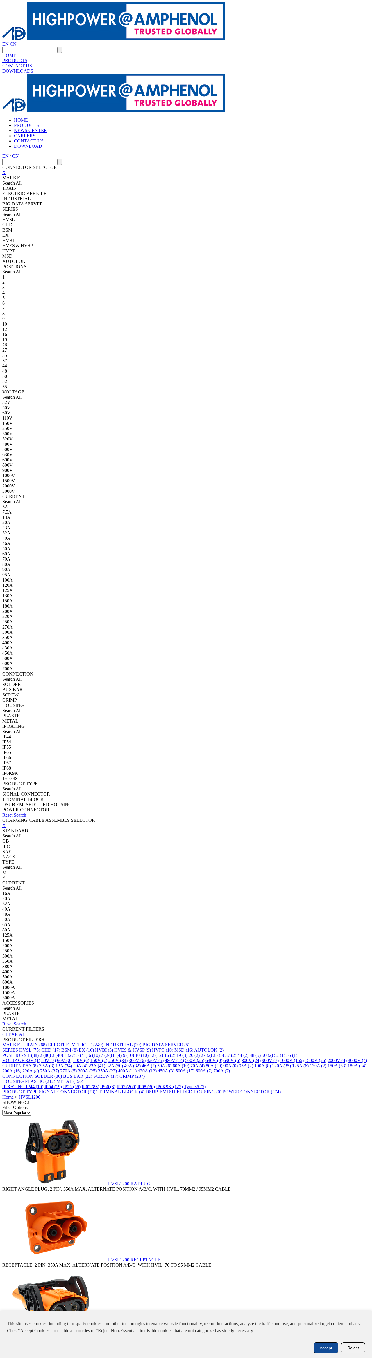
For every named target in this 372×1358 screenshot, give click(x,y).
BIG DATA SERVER (165, 1044)
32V (33, 1060)
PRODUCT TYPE (20, 1091)
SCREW (105, 1076)
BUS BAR (77, 1076)
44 (242, 1055)
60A (181, 1065)
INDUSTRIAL (122, 1044)
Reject (353, 1348)
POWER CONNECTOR (252, 1091)
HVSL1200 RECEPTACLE (134, 1259)
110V (81, 1060)
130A (318, 1065)
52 (279, 1055)
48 (255, 1055)
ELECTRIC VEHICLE (75, 1044)
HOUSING (13, 1081)
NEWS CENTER (30, 130)
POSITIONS (15, 1055)
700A (221, 1070)
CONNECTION (18, 1076)
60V (64, 1060)
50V (48, 1060)
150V (98, 1060)
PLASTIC (40, 1081)
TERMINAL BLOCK (120, 1091)
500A (185, 1070)
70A (197, 1065)
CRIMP (132, 1076)
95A (246, 1065)
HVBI (104, 1050)
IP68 (146, 1086)
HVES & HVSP (132, 1050)
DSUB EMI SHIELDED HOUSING (183, 1091)
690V (231, 1060)
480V (174, 1060)
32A (114, 1065)
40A (132, 1065)
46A (149, 1065)
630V (213, 1060)
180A (357, 1065)
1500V (315, 1060)
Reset (7, 814)
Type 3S (195, 1086)
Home (8, 1097)
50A (164, 1065)
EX (86, 1050)
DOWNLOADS (17, 70)
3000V (357, 1060)
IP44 (34, 1086)
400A (127, 1070)
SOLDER (48, 1076)
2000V (337, 1060)
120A (281, 1065)
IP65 (90, 1086)
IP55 (72, 1086)
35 (218, 1055)
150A (337, 1065)
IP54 (53, 1086)
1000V (292, 1060)
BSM (69, 1050)
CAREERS (24, 135)
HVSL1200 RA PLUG (129, 1183)
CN (13, 43)
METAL (69, 1081)
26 (194, 1055)
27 (206, 1055)
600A (204, 1070)
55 (291, 1055)
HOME (9, 55)
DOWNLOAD (28, 146)
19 (181, 1055)
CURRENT (14, 1065)
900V (270, 1060)
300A (87, 1070)
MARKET (13, 1044)
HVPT (162, 1050)
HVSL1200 (29, 1097)
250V (118, 1060)
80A (214, 1065)
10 (142, 1055)
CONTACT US (17, 65)
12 (156, 1055)
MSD (183, 1050)
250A (49, 1070)
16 (169, 1055)
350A (107, 1070)
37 (230, 1055)
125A (300, 1065)
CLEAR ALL (15, 1034)
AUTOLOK (209, 1050)
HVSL (29, 1050)
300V (137, 1060)
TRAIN (35, 1044)
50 (267, 1055)
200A (11, 1070)
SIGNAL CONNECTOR (67, 1091)
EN (5, 43)
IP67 (126, 1086)
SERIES (10, 1050)
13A (64, 1065)
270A (68, 1070)
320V (155, 1060)
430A (147, 1070)
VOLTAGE (14, 1060)
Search (20, 814)
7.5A (46, 1065)
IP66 (107, 1086)
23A (97, 1065)
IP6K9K (169, 1086)
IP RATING (14, 1086)
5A (32, 1065)
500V (194, 1060)
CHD (50, 1050)
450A (166, 1070)
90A (230, 1065)
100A (262, 1065)
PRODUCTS (14, 60)
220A (30, 1070)
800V (251, 1060)
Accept (326, 1348)
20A (80, 1065)
